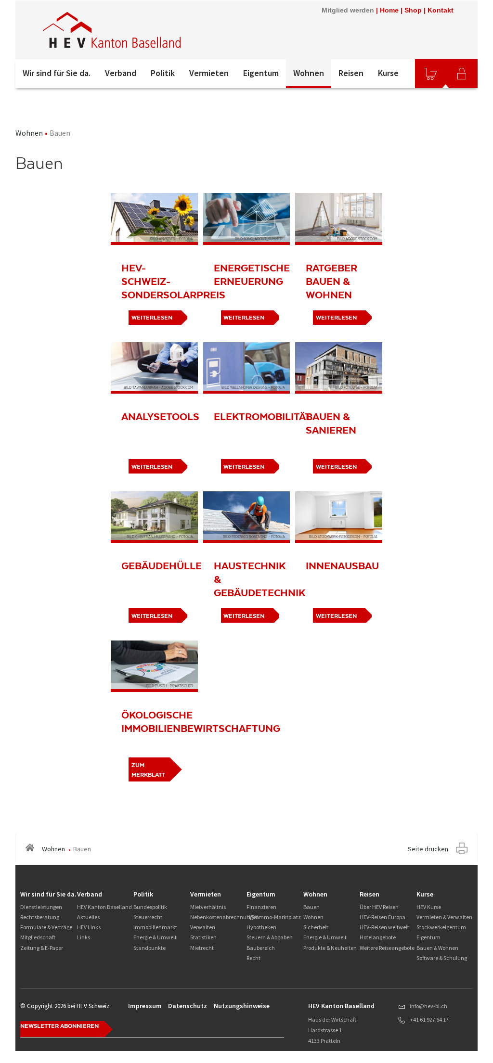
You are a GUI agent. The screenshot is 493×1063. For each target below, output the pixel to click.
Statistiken (203, 937)
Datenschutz (187, 1005)
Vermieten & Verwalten (444, 917)
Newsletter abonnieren (59, 1026)
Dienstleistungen (41, 906)
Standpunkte (149, 947)
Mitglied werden (348, 10)
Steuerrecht (147, 917)
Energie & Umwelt (155, 937)
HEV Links (89, 927)
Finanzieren (261, 906)
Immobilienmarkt (155, 927)
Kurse (388, 72)
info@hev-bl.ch (428, 1006)
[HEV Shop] (430, 73)
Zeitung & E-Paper (41, 947)
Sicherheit (315, 927)
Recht (253, 957)
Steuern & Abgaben (269, 937)
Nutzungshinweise (242, 1005)
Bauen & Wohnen (437, 947)
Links (83, 937)
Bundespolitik (150, 906)
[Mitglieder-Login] (462, 73)
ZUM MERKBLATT (148, 770)
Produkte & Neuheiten (330, 947)
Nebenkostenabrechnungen (224, 917)
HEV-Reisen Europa (382, 917)
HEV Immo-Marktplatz (273, 917)
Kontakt (441, 10)
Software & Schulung (441, 957)
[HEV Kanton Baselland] (144, 30)
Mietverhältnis (208, 906)
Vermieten (209, 72)
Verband (120, 72)
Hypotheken (261, 927)
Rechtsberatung (39, 917)
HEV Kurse (428, 906)
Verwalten (202, 927)
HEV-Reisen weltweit (384, 927)
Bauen (311, 906)
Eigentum (261, 72)
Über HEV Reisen (379, 906)
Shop (413, 10)
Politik (163, 72)
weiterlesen (151, 317)
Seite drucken (428, 849)
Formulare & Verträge (46, 927)
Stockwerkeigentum (441, 927)
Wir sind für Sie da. (57, 72)
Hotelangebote (378, 937)
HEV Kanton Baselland (104, 906)
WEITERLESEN (243, 317)
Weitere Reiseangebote (387, 947)
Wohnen (308, 72)
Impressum (145, 1005)
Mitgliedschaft (37, 937)
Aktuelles (88, 917)
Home (389, 10)
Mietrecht (202, 947)
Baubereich (260, 947)
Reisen (350, 72)
